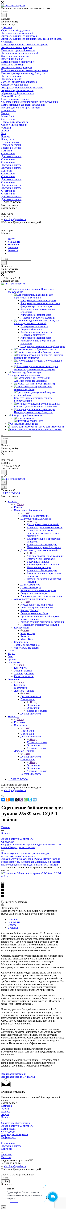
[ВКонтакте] (3, 799)
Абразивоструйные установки (17, 859)
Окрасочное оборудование (35, 515)
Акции (5, 1114)
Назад (20, 504)
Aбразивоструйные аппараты (37, 604)
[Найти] (4, 15)
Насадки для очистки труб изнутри (38, 864)
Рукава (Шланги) (43, 859)
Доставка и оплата (31, 696)
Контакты (19, 722)
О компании (33, 705)
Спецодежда (38, 844)
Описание (13, 919)
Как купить (20, 667)
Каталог (18, 507)
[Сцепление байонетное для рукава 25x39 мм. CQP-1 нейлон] (33, 876)
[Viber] (21, 799)
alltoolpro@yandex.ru (15, 219)
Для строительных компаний (43, 524)
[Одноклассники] (8, 799)
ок (4, 1207)
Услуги (5, 1108)
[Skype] (30, 799)
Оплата (12, 924)
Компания (19, 685)
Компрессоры (28, 633)
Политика (6, 1154)
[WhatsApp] (26, 799)
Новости (6, 1157)
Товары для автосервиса (22, 847)
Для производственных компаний (45, 556)
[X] (17, 799)
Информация (8, 1137)
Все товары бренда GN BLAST (18, 1076)
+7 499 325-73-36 (10, 493)
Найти (5, 1181)
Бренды (5, 1111)
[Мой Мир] (12, 799)
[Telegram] (35, 799)
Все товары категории (13, 1074)
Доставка (13, 927)
